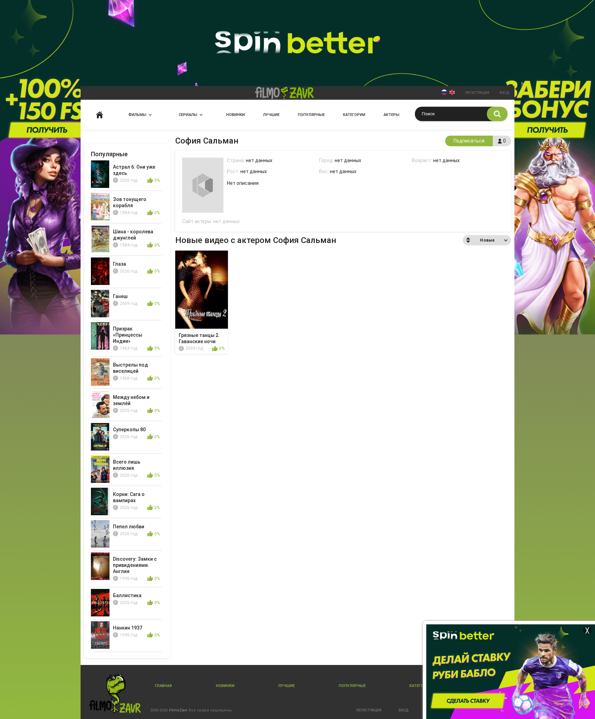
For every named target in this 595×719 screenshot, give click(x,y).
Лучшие (271, 115)
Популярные (311, 115)
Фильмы (137, 115)
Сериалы (188, 115)
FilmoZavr (178, 710)
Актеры (391, 115)
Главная (99, 115)
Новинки (235, 115)
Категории (354, 115)
